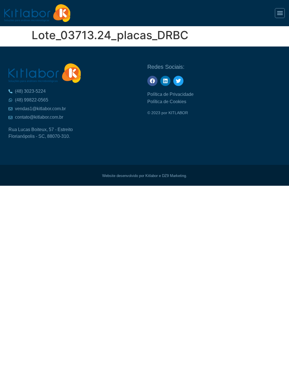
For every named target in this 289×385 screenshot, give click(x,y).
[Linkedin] (165, 81)
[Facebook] (152, 81)
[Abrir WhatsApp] (274, 14)
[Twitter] (178, 81)
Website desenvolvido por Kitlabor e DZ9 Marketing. (144, 176)
